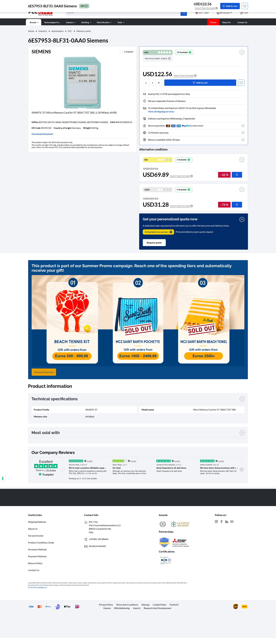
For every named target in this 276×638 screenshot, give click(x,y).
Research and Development (157, 608)
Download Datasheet (42, 134)
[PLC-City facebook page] (221, 521)
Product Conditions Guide (41, 542)
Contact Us (33, 570)
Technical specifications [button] (54, 399)
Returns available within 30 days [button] (164, 139)
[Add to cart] (237, 175)
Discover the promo (44, 372)
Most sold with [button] (45, 432)
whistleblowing (122, 608)
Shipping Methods (37, 521)
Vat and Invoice (35, 535)
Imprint (136, 608)
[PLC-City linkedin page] (226, 521)
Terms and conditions (127, 604)
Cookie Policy (159, 604)
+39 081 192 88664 (98, 539)
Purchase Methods (37, 549)
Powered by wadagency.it (37, 587)
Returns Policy (35, 563)
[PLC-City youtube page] (231, 521)
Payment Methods (37, 556)
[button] (241, 56)
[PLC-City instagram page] (216, 521)
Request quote (154, 242)
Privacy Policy (106, 604)
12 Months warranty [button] (158, 132)
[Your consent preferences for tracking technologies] (2, 478)
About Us (33, 528)
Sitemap (145, 604)
